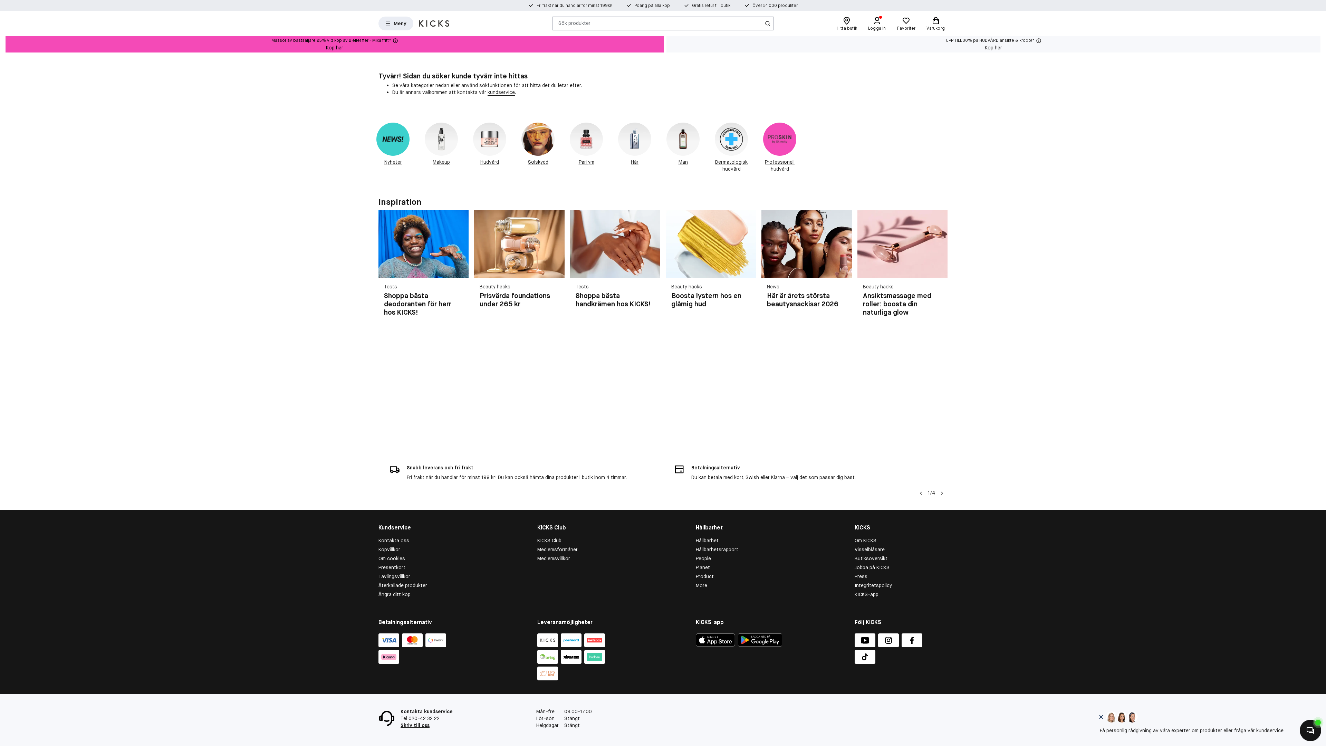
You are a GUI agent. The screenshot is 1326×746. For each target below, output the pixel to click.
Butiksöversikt (871, 558)
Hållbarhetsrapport (717, 549)
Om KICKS (865, 540)
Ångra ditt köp (394, 594)
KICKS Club (549, 540)
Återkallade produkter (402, 585)
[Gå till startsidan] (434, 23)
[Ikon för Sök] (767, 23)
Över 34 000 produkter (775, 5)
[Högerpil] (939, 267)
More (701, 585)
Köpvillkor (389, 549)
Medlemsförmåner (557, 549)
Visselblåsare (870, 549)
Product (705, 576)
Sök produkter (574, 23)
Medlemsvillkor (553, 558)
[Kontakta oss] (1310, 730)
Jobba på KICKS (872, 567)
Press (861, 576)
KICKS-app (866, 594)
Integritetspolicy (873, 585)
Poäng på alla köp (652, 5)
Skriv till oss (415, 725)
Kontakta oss (393, 540)
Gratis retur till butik (711, 5)
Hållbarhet (707, 540)
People (703, 558)
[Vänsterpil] (920, 493)
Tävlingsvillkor (394, 576)
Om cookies (391, 558)
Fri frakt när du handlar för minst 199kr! (574, 5)
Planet (703, 567)
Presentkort (391, 567)
